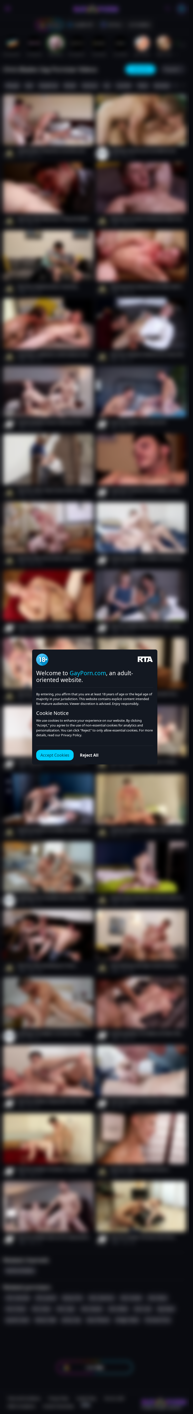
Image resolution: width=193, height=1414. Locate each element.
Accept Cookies (54, 755)
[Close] (179, 1383)
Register (141, 1399)
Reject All (89, 755)
